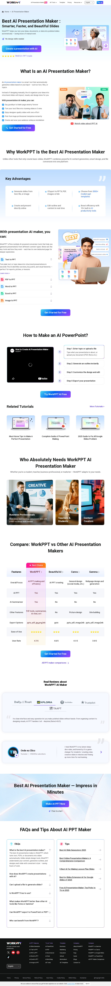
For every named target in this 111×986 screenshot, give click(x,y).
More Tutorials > (97, 406)
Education (63, 953)
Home (7, 12)
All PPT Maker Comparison (96, 959)
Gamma (93, 572)
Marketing (63, 949)
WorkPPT (35, 572)
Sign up (100, 2)
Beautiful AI (55, 572)
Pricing (70, 2)
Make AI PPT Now (55, 803)
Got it (87, 983)
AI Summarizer (49, 953)
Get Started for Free (20, 127)
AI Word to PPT (33, 956)
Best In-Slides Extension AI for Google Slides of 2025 (76, 878)
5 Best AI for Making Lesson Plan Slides (77, 869)
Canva (74, 572)
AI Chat (47, 956)
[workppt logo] (13, 2)
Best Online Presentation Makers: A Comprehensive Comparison (75, 859)
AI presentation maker (12, 82)
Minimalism (63, 959)
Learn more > (5, 273)
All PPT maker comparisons (54, 663)
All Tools (48, 962)
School (62, 956)
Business (62, 946)
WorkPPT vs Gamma (94, 946)
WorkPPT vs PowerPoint (95, 956)
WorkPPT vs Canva (94, 949)
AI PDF (47, 949)
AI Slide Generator (34, 946)
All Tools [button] (52, 2)
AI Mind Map (49, 959)
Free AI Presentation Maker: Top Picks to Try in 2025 (77, 889)
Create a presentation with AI (21, 48)
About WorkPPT (78, 946)
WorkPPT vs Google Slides (96, 953)
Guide (75, 956)
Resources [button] (77, 2)
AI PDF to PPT (33, 953)
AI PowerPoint (49, 946)
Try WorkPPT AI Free (55, 394)
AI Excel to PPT (33, 959)
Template (62, 2)
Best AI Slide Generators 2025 (73, 850)
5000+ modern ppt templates (89, 194)
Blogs (75, 959)
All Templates (64, 962)
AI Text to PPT (33, 949)
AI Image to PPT (34, 962)
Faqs (74, 953)
